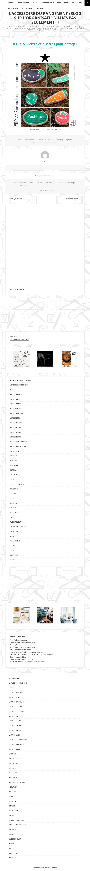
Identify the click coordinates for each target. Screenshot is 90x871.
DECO (59, 3)
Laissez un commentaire (48, 142)
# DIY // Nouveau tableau (45, 190)
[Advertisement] (45, 313)
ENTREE (13, 508)
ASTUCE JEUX (15, 418)
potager (33, 142)
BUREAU (13, 470)
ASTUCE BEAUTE (16, 394)
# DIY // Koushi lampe (67, 183)
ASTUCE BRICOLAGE (17, 404)
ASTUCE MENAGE (16, 432)
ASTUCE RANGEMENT (18, 446)
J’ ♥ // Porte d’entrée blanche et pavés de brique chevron (31, 654)
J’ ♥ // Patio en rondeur (18, 640)
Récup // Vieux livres (17, 645)
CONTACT (39, 8)
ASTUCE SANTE (15, 451)
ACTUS (12, 390)
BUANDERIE (14, 465)
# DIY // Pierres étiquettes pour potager (45, 44)
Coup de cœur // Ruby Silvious (21, 659)
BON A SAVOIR (77, 3)
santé (12, 550)
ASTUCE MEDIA (15, 427)
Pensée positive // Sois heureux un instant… (26, 652)
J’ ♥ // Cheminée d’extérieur (20, 650)
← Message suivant (15, 199)
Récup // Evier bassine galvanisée (22, 647)
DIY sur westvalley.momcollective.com (45, 129)
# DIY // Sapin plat (45, 183)
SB (21, 140)
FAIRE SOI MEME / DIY (15, 8)
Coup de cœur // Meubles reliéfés (22, 642)
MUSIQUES (14, 531)
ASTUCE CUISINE (16, 408)
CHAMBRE (13, 479)
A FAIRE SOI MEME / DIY (44, 140)
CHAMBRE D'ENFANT (17, 484)
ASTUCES (11, 3)
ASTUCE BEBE (15, 399)
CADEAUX (36, 3)
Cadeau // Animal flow (18, 657)
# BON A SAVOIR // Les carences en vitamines (27, 662)
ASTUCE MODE (15, 437)
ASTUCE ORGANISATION (19, 442)
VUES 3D (13, 560)
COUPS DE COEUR (48, 3)
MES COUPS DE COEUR (18, 527)
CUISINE (13, 494)
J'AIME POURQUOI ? (17, 522)
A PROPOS (29, 8)
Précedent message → (74, 199)
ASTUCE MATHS (16, 423)
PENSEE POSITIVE (23, 3)
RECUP (66, 3)
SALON (12, 546)
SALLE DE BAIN (15, 541)
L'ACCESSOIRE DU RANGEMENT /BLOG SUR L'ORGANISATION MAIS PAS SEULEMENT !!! (45, 18)
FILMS (12, 517)
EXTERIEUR (14, 512)
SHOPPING (14, 555)
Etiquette (68, 140)
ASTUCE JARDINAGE (17, 413)
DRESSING (13, 503)
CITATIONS (14, 489)
